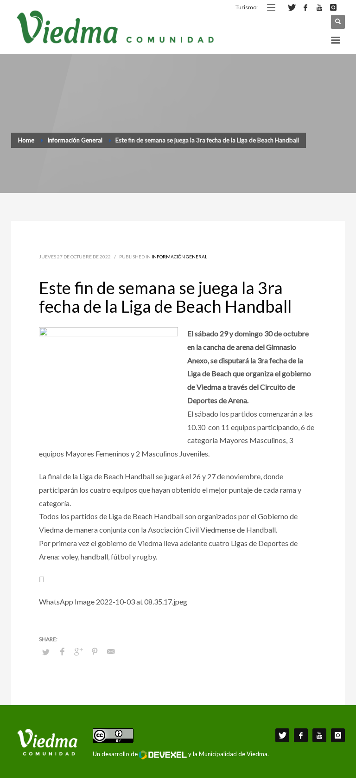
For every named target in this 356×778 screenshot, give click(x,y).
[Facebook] (305, 7)
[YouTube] (319, 7)
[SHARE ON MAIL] (111, 651)
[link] (178, 591)
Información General (179, 256)
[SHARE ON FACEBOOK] (62, 651)
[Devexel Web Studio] (163, 754)
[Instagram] (333, 7)
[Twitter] (292, 7)
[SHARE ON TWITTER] (46, 652)
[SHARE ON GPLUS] (78, 651)
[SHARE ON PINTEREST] (95, 651)
